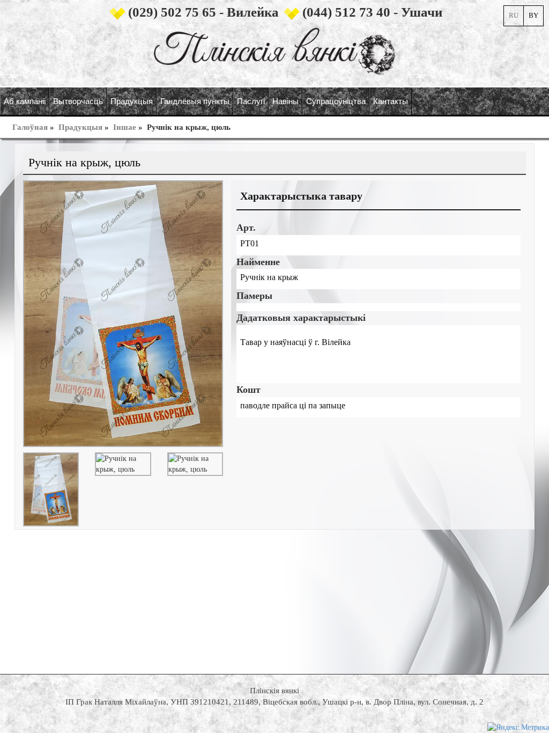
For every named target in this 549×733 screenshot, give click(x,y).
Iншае (124, 127)
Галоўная (30, 127)
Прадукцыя (80, 127)
